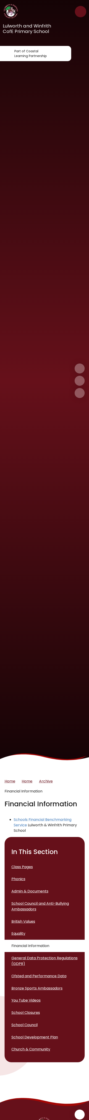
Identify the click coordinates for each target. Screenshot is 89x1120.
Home (10, 781)
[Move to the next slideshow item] (80, 368)
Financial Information (23, 791)
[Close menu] (80, 11)
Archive (46, 781)
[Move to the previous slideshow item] (80, 381)
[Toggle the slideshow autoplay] (80, 393)
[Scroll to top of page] (80, 1115)
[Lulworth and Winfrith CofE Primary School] (11, 12)
